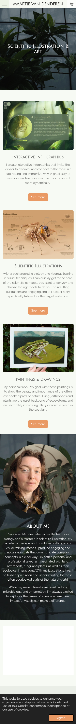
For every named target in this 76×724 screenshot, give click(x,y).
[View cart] (71, 4)
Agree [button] (61, 718)
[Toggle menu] (4, 4)
